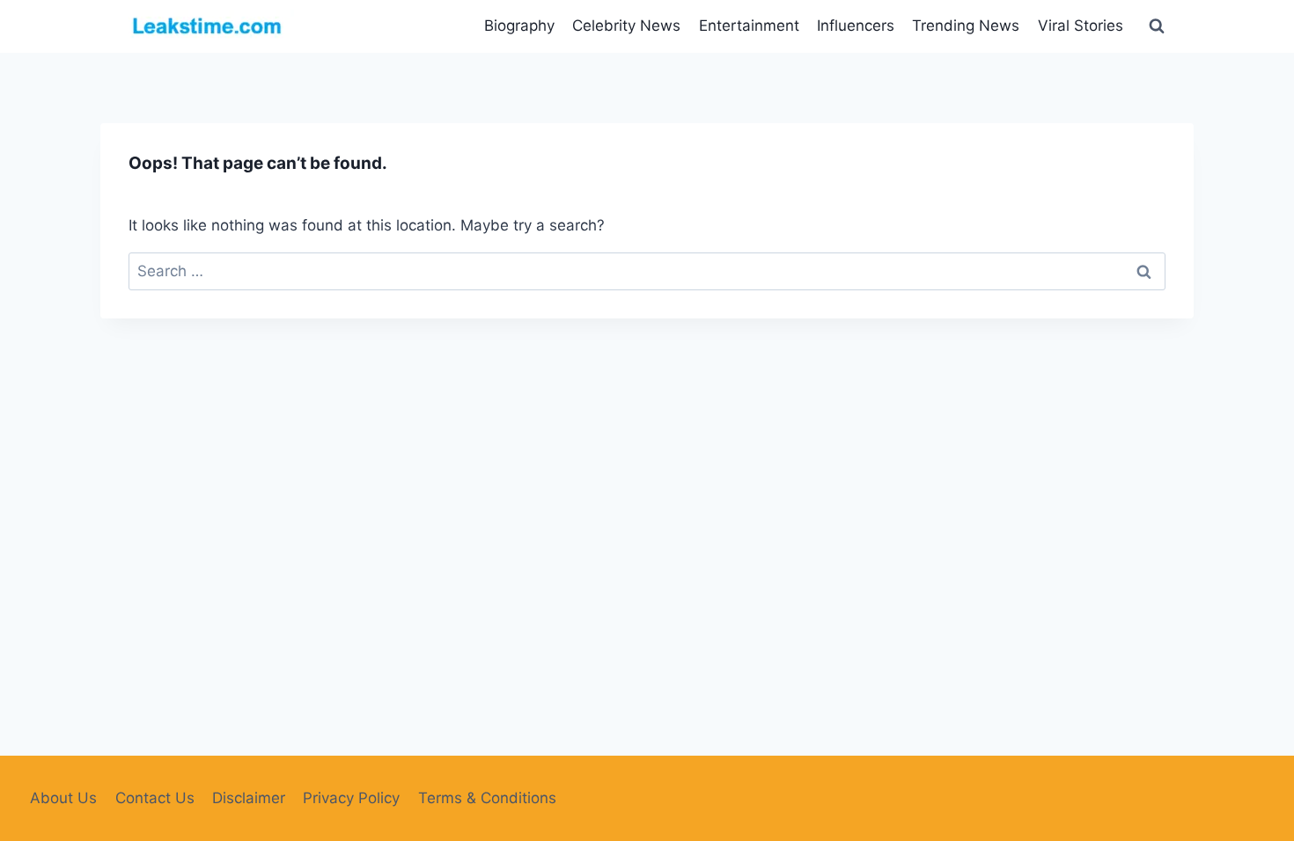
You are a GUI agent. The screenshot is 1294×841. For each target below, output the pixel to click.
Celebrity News (626, 25)
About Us (63, 798)
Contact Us (155, 798)
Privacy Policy (351, 798)
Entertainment (749, 25)
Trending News (965, 25)
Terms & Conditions (487, 798)
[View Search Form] (1157, 26)
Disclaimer (248, 798)
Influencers (855, 25)
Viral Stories (1080, 25)
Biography (519, 25)
